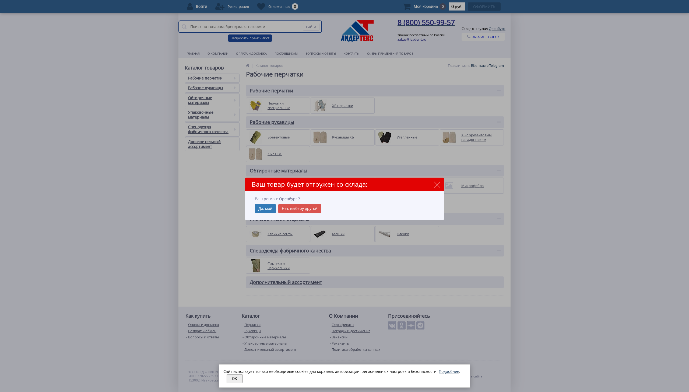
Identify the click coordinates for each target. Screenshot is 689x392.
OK (234, 379)
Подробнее (449, 371)
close (437, 184)
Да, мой (265, 208)
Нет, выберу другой (300, 208)
